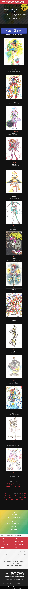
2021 (25, 493)
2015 (5, 497)
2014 (10, 497)
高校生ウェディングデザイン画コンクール (14, 486)
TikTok (12, 563)
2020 (5, 495)
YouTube (23, 561)
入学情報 (2, 541)
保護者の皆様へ (23, 551)
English (7, 565)
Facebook (9, 561)
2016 (25, 495)
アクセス (2, 554)
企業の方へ (16, 551)
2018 (15, 495)
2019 (10, 495)
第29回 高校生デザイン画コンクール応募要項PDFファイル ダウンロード (14, 30)
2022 (20, 493)
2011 (25, 497)
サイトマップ (8, 554)
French (11, 565)
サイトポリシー (24, 554)
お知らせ (10, 551)
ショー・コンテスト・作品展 (13, 535)
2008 (17, 499)
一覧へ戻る (14, 504)
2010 (7, 499)
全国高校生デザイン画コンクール (15, 485)
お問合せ (16, 547)
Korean (20, 565)
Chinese (16, 565)
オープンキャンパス (4, 544)
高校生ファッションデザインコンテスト (15, 483)
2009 (12, 499)
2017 (20, 495)
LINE (18, 563)
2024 (10, 493)
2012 (20, 497)
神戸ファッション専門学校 (5, 535)
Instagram (16, 561)
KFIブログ (3, 547)
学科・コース (17, 538)
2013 (15, 497)
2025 (5, 493)
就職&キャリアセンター (19, 541)
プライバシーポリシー (16, 554)
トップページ (4, 551)
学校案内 (2, 538)
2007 (22, 499)
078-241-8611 (14, 529)
